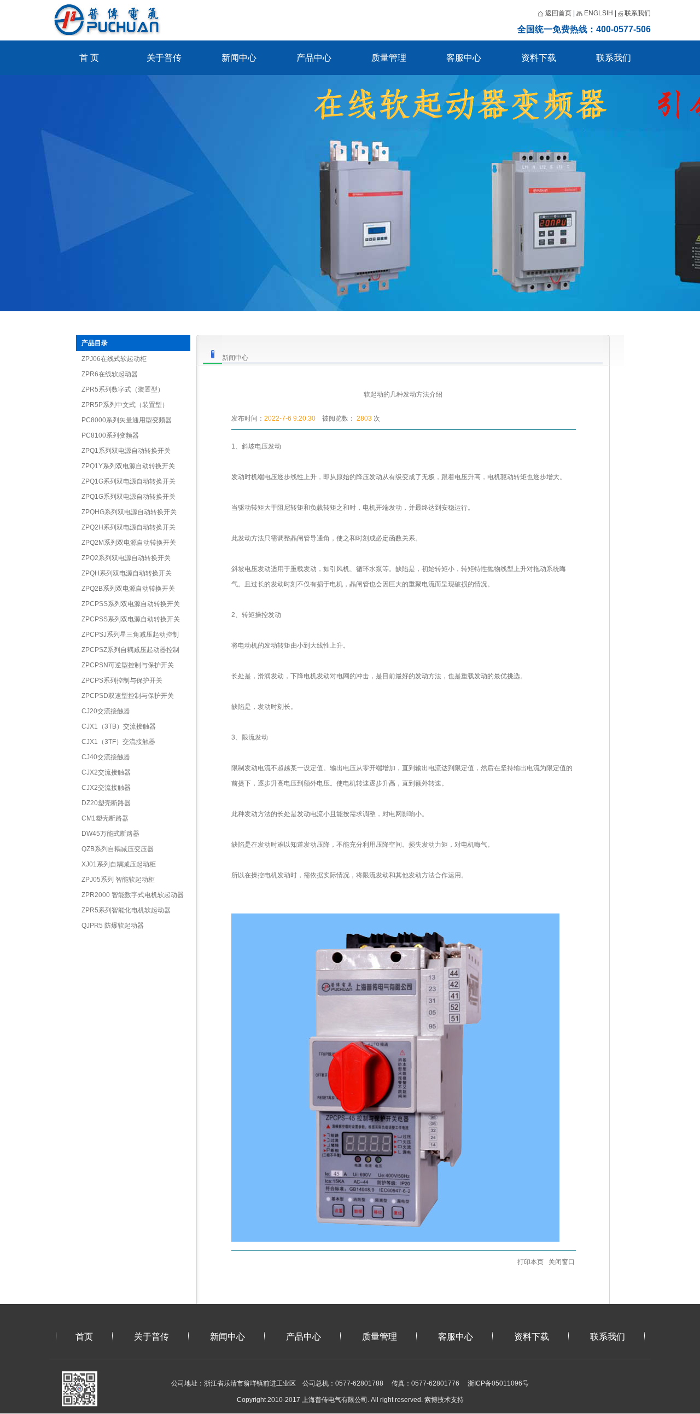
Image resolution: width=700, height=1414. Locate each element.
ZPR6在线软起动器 (109, 374)
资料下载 (538, 57)
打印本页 (530, 1262)
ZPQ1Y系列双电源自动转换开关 (128, 466)
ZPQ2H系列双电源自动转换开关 (128, 527)
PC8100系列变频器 (110, 435)
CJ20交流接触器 (105, 711)
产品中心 (313, 57)
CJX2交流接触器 (106, 772)
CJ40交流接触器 (105, 757)
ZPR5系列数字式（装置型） (122, 389)
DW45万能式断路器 (110, 833)
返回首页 (558, 13)
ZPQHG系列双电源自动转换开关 (129, 512)
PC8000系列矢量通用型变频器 (126, 420)
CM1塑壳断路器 (105, 818)
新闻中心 (238, 57)
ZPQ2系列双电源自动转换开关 (126, 558)
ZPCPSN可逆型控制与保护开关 (127, 665)
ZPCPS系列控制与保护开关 (121, 680)
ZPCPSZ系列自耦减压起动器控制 (130, 650)
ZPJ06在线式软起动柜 (114, 359)
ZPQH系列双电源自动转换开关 (126, 573)
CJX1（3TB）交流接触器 (118, 726)
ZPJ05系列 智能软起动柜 (118, 879)
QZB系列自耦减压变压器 (117, 849)
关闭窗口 (562, 1262)
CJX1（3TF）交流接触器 (118, 742)
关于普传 (164, 57)
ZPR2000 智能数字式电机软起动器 (132, 895)
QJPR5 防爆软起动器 (112, 925)
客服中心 (463, 57)
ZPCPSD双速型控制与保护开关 (127, 696)
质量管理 (388, 57)
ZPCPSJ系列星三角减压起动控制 (130, 634)
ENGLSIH (598, 13)
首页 (84, 1336)
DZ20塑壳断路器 (106, 803)
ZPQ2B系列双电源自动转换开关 (128, 588)
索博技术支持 (444, 1400)
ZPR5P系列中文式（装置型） (124, 405)
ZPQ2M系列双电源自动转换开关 (128, 542)
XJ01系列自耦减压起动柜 (118, 864)
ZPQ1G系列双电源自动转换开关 (128, 481)
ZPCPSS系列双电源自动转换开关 (130, 604)
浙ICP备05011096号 (498, 1383)
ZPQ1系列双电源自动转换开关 (126, 451)
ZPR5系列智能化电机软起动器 (126, 910)
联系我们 (637, 13)
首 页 (89, 57)
